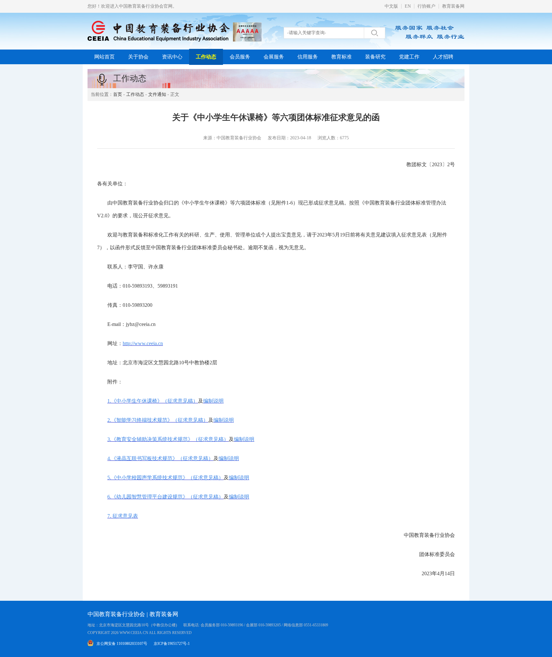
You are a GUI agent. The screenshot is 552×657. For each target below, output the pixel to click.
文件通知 (157, 94)
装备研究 (375, 56)
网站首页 (104, 56)
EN (408, 6)
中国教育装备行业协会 (116, 614)
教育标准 (341, 56)
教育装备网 (453, 6)
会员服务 (240, 56)
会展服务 (274, 56)
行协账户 (426, 6)
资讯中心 (172, 56)
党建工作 (409, 56)
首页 (117, 94)
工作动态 (206, 56)
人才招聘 (443, 56)
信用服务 (307, 56)
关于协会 (138, 56)
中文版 (391, 6)
